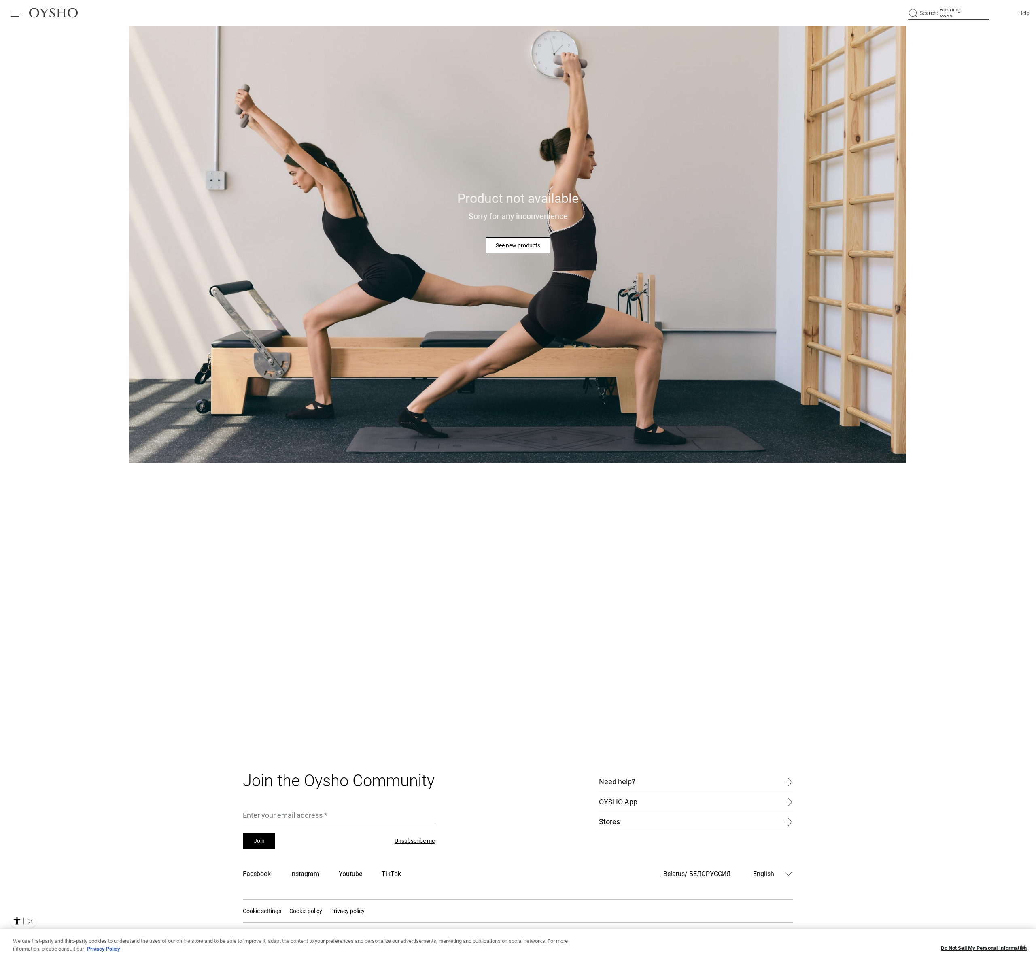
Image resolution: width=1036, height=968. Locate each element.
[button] (30, 921)
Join (259, 841)
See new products (518, 245)
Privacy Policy (103, 949)
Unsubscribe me (415, 841)
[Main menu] (16, 12)
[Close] (1023, 948)
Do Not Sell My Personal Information (984, 948)
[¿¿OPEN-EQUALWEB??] (23, 921)
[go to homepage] (53, 13)
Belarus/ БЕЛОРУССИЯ (696, 874)
